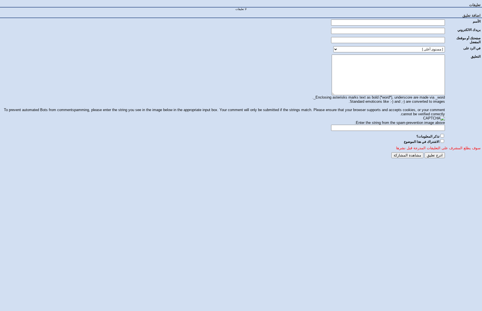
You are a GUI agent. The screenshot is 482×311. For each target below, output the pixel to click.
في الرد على (472, 48)
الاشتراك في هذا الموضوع (421, 142)
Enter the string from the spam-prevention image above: (400, 123)
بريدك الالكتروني (469, 30)
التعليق (476, 56)
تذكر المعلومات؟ (427, 136)
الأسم (477, 21)
